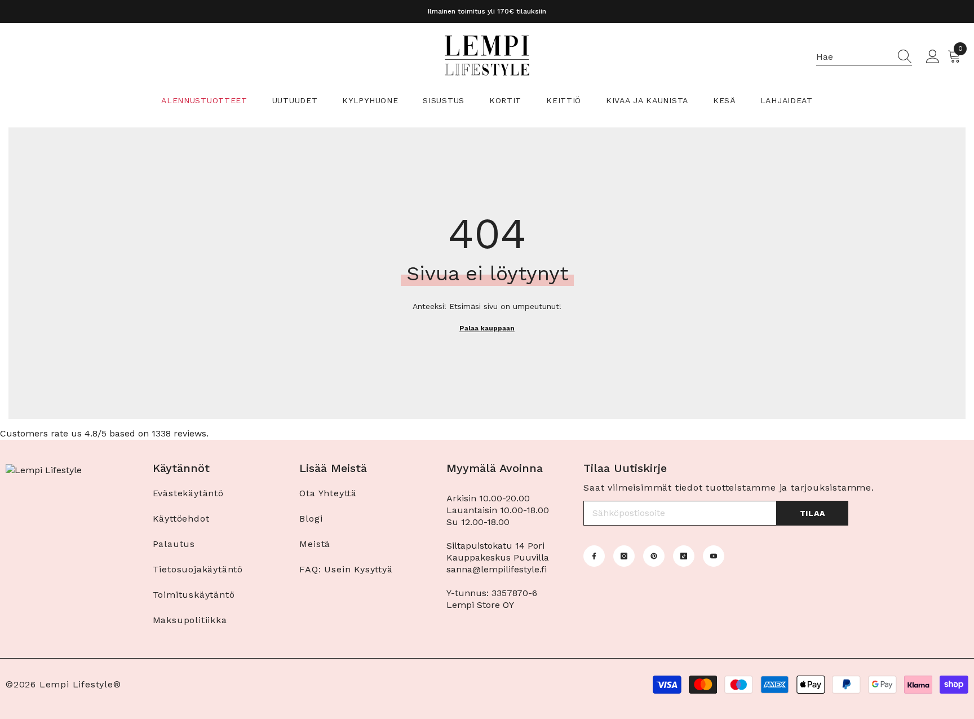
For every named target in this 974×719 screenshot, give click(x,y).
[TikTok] (683, 556)
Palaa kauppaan (487, 328)
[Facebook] (594, 556)
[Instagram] (624, 556)
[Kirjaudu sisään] (933, 57)
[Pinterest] (654, 556)
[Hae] (864, 57)
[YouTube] (713, 556)
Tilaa (812, 513)
